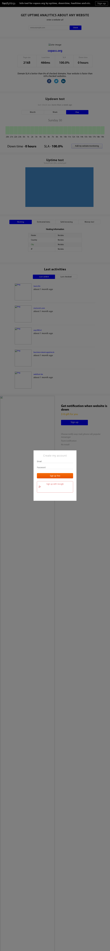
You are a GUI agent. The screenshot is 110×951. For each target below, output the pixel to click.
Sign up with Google (55, 484)
